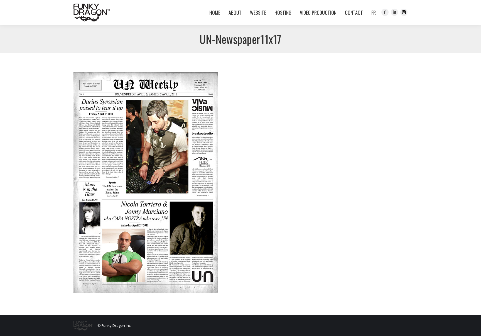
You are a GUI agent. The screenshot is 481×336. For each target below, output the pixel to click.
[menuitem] (372, 12)
